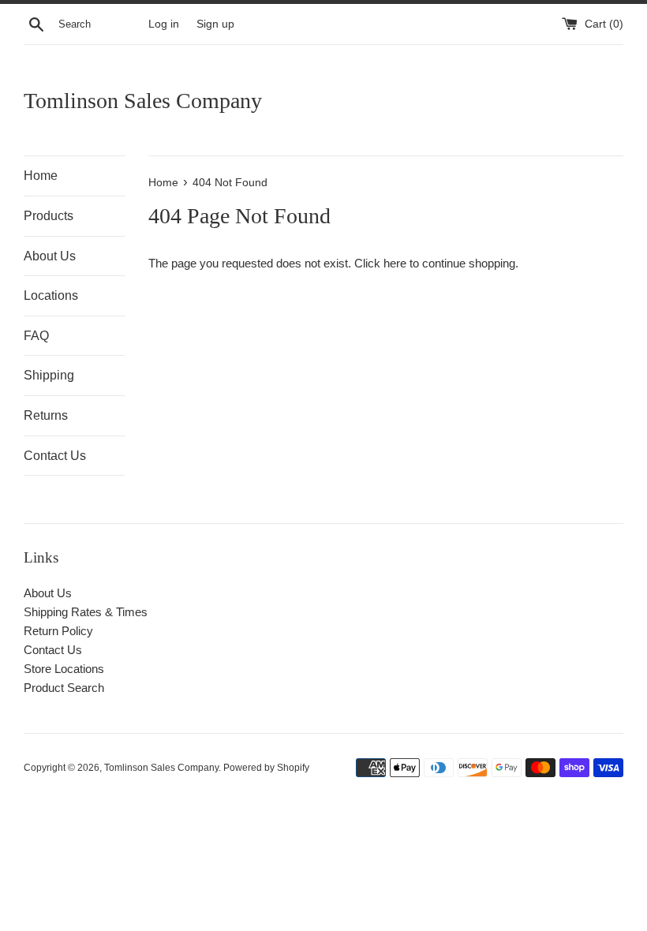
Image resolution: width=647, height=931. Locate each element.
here (394, 263)
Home (41, 175)
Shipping (49, 375)
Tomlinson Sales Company (143, 100)
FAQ (36, 335)
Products (48, 215)
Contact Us (55, 455)
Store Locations (64, 668)
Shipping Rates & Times (86, 612)
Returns (46, 415)
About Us (50, 256)
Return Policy (58, 630)
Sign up (215, 24)
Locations (51, 295)
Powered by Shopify (266, 767)
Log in (163, 24)
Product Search (64, 687)
